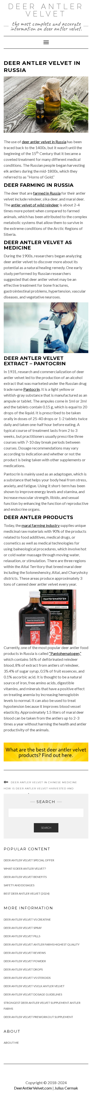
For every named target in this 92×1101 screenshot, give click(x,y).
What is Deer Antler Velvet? (25, 868)
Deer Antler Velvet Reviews (25, 953)
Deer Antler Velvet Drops (23, 969)
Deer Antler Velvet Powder (25, 961)
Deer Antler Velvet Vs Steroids (27, 978)
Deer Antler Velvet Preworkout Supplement (38, 1017)
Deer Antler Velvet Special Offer (29, 860)
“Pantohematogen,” (65, 653)
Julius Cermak (66, 1088)
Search (46, 827)
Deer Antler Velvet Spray (23, 928)
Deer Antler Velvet (46, 10)
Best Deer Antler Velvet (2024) (27, 893)
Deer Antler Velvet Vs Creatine (27, 919)
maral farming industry (41, 525)
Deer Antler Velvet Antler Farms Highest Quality (41, 944)
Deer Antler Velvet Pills (22, 936)
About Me (11, 1042)
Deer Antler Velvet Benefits (25, 877)
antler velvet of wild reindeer (35, 204)
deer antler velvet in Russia (44, 141)
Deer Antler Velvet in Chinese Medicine (44, 782)
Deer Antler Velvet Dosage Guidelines (33, 994)
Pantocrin (31, 389)
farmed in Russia (47, 193)
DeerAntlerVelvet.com (33, 1088)
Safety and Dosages (19, 885)
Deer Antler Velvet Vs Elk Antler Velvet (34, 986)
